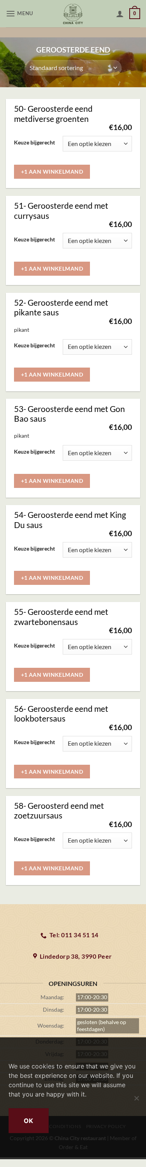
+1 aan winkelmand (52, 171)
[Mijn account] (120, 13)
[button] (20, 13)
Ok (28, 1121)
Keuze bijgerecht (34, 143)
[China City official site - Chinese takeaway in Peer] (73, 13)
